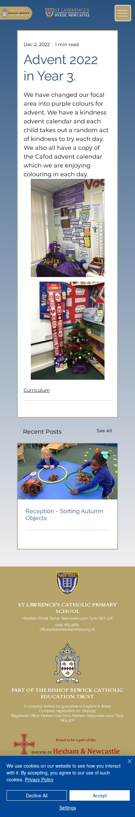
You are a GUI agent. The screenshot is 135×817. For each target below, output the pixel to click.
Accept (100, 795)
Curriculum (37, 390)
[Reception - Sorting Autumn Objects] (68, 471)
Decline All (37, 795)
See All (104, 431)
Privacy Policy (39, 779)
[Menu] (123, 13)
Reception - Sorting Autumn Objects (64, 514)
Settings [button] (67, 807)
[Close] (126, 765)
